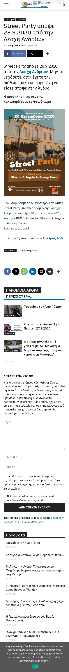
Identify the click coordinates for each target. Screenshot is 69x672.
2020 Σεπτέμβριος (28, 250)
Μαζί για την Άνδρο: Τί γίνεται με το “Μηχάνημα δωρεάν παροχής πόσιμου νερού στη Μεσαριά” (35, 570)
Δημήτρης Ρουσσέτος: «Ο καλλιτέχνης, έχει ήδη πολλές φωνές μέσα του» (35, 603)
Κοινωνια (9, 315)
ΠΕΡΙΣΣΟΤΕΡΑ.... (19, 296)
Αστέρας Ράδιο (53, 238)
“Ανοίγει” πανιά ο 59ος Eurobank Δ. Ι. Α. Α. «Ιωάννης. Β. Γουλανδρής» (33, 634)
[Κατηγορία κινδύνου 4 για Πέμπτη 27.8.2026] (13, 328)
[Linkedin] (32, 271)
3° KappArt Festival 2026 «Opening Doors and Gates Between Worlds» (35, 587)
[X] (16, 271)
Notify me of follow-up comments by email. (30, 496)
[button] (6, 5)
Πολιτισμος (9, 19)
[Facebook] (7, 271)
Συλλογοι (21, 19)
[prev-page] (6, 363)
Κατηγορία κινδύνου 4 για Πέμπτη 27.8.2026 (35, 555)
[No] (64, 657)
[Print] (49, 271)
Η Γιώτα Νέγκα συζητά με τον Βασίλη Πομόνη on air (30, 618)
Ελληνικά (43, 2)
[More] (48, 53)
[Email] (41, 271)
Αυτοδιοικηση (12, 350)
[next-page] (12, 363)
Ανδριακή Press (16, 45)
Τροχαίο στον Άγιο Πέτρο (42, 306)
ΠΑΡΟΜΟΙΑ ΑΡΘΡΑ (22, 290)
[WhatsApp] (24, 271)
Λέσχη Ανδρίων (33, 71)
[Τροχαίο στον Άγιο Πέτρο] (13, 311)
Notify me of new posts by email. (25, 500)
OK (35, 666)
